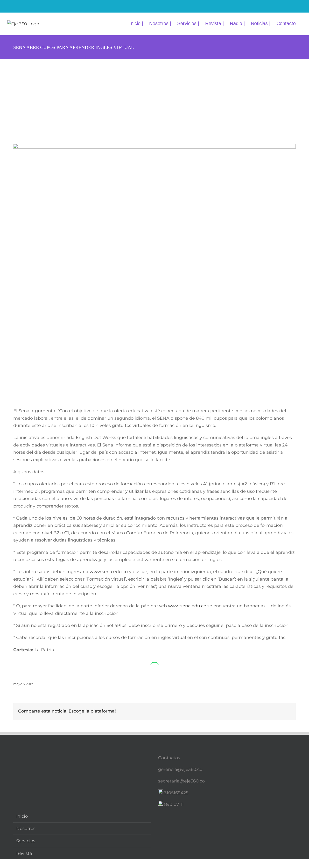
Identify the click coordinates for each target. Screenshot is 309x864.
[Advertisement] (154, 95)
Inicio (22, 816)
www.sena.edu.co (109, 571)
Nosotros (25, 828)
